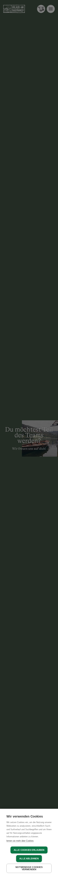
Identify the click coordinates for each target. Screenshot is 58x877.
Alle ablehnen (29, 858)
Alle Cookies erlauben (29, 850)
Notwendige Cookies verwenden (29, 868)
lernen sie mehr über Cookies (20, 841)
